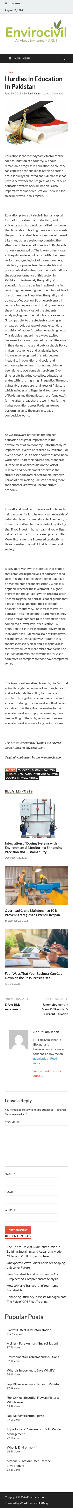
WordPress (26, 1503)
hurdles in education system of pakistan (32, 774)
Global (9, 72)
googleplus (40, 1058)
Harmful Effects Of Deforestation (29, 1330)
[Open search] (63, 58)
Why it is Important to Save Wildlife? (31, 1370)
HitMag (43, 1503)
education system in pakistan (36, 770)
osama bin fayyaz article (22, 777)
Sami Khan (33, 93)
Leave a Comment (52, 93)
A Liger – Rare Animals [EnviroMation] (32, 1343)
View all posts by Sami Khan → (47, 1073)
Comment (13, 1122)
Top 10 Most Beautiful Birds (25, 1415)
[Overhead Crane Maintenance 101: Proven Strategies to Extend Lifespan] (36, 887)
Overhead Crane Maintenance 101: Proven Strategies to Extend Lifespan (32, 912)
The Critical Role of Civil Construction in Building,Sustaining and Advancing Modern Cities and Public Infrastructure (35, 1251)
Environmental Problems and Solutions (33, 1357)
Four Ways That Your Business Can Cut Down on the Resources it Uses (33, 975)
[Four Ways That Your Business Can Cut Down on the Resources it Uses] (36, 949)
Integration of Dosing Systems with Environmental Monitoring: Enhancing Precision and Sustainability (33, 847)
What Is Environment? (22, 1447)
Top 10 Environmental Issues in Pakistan (34, 1384)
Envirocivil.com (36, 1497)
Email (10, 1192)
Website (11, 1210)
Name (10, 1174)
